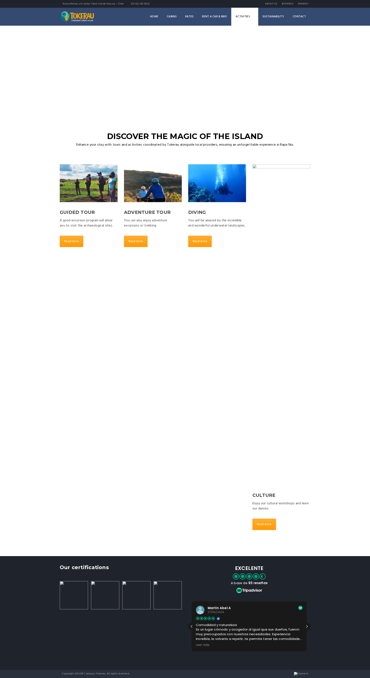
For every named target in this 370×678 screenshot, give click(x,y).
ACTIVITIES (243, 16)
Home (154, 16)
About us (271, 4)
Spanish (303, 4)
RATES (189, 16)
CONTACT (299, 16)
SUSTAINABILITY (273, 16)
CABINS (172, 16)
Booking (287, 4)
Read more (71, 241)
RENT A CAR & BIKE (214, 16)
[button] (307, 626)
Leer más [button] (203, 645)
